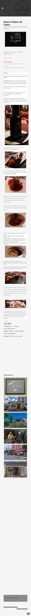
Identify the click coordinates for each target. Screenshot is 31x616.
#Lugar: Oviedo (8, 331)
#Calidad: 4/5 (8, 326)
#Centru (16, 326)
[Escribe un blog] (6, 323)
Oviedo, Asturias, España (16, 336)
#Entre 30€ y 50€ (9, 329)
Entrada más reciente (11, 606)
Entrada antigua (21, 608)
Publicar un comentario (10, 600)
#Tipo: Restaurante (9, 333)
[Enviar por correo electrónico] (4, 323)
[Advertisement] (15, 354)
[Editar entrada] (6, 321)
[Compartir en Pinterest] (10, 323)
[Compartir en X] (7, 323)
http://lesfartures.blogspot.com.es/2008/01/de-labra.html (14, 67)
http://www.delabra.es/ (8, 57)
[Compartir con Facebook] (9, 323)
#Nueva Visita (19, 331)
